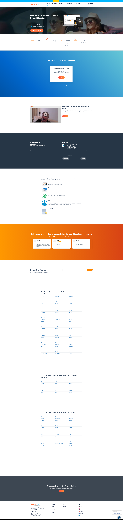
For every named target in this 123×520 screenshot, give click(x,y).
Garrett (56, 385)
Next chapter (83, 158)
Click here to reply (117, 513)
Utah (69, 432)
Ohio (55, 445)
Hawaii (42, 434)
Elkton (42, 349)
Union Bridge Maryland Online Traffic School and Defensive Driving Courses (61, 466)
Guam (42, 432)
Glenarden (56, 308)
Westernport (71, 346)
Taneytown (70, 335)
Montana (56, 427)
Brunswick (42, 314)
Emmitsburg (43, 351)
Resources (61, 3)
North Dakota (57, 441)
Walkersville (70, 344)
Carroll (42, 390)
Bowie (42, 310)
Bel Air (42, 301)
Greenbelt (56, 310)
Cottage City (43, 335)
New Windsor (71, 296)
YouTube (81, 511)
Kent (55, 390)
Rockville (70, 321)
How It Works (54, 3)
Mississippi (56, 423)
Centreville (43, 319)
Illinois (42, 438)
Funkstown (56, 303)
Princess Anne (71, 312)
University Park (71, 342)
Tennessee (70, 427)
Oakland (70, 301)
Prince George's (71, 379)
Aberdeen (42, 296)
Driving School (54, 5)
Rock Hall (70, 319)
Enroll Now (37, 30)
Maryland (56, 416)
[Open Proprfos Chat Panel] (119, 517)
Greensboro (57, 312)
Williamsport (70, 351)
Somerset (70, 330)
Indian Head (57, 326)
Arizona (42, 418)
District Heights (43, 344)
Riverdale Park (71, 317)
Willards (70, 349)
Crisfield (42, 337)
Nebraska (56, 429)
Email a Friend (78, 5)
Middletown (56, 342)
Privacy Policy (65, 506)
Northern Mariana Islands (59, 443)
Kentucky (42, 445)
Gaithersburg (57, 305)
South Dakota (71, 425)
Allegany (42, 379)
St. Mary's (70, 385)
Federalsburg (43, 355)
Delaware (42, 427)
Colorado (42, 423)
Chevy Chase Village (44, 330)
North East (70, 299)
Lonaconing (57, 337)
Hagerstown (57, 314)
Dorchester (56, 381)
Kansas (42, 443)
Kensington (56, 328)
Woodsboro (70, 353)
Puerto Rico (70, 420)
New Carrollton (57, 353)
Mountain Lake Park (58, 349)
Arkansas (42, 420)
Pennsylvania (71, 418)
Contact (53, 512)
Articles (53, 509)
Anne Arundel (43, 381)
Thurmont (70, 337)
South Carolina (71, 423)
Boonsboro (43, 308)
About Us (48, 3)
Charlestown (43, 321)
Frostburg (56, 299)
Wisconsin (70, 443)
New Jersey (57, 434)
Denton (42, 342)
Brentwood (43, 312)
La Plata (56, 330)
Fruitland (56, 301)
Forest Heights (57, 296)
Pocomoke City (71, 308)
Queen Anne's (71, 381)
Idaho (42, 436)
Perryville (70, 305)
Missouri (56, 425)
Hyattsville (56, 324)
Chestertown (43, 324)
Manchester (57, 339)
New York (56, 438)
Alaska (42, 416)
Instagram (81, 508)
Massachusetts (57, 418)
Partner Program (77, 3)
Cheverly (42, 326)
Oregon (70, 416)
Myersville (56, 351)
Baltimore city (43, 385)
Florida (42, 429)
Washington (70, 388)
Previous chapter (65, 158)
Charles (56, 379)
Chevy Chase (43, 328)
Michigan (56, 420)
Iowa (42, 441)
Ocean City (70, 303)
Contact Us (69, 5)
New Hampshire (57, 432)
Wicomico (70, 390)
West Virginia (71, 441)
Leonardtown (57, 335)
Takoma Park (71, 333)
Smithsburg (70, 326)
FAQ (48, 5)
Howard (56, 388)
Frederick (56, 383)
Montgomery (57, 392)
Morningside (57, 344)
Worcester (70, 392)
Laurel (56, 333)
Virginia (70, 436)
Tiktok (81, 506)
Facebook (81, 513)
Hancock (56, 317)
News (62, 5)
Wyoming (70, 445)
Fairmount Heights (44, 353)
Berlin (42, 303)
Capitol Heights (43, 317)
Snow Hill (70, 328)
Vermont (70, 434)
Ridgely (70, 314)
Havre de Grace (57, 319)
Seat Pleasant (71, 324)
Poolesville (70, 310)
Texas (70, 429)
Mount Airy (56, 346)
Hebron (56, 321)
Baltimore (42, 299)
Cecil (42, 392)
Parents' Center (69, 3)
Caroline (42, 388)
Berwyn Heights (43, 305)
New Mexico (57, 436)
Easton (42, 346)
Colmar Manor (43, 333)
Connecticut (43, 425)
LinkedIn (81, 515)
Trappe (70, 339)
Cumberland (43, 339)
